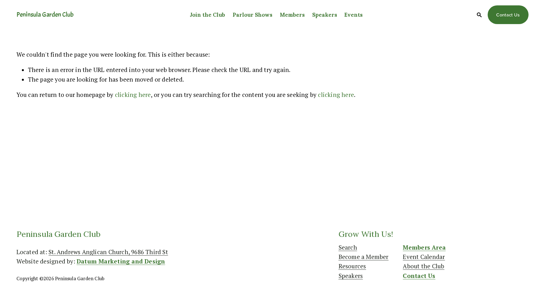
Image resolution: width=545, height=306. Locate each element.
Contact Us (508, 14)
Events (353, 14)
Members (292, 14)
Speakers (324, 14)
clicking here (133, 95)
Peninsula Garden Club (45, 14)
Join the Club (207, 14)
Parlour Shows (252, 14)
